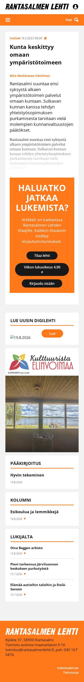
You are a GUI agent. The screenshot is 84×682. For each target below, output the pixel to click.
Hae (69, 19)
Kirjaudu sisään (42, 283)
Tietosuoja (71, 672)
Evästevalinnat (68, 668)
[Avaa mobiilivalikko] (7, 20)
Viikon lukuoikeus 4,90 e (42, 269)
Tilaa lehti (42, 255)
